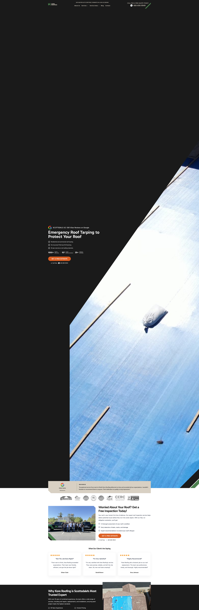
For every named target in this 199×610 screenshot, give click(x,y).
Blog (102, 5)
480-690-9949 (64, 263)
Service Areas (94, 5)
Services (84, 5)
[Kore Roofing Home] (52, 4)
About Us (77, 5)
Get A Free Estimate (59, 259)
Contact (107, 5)
